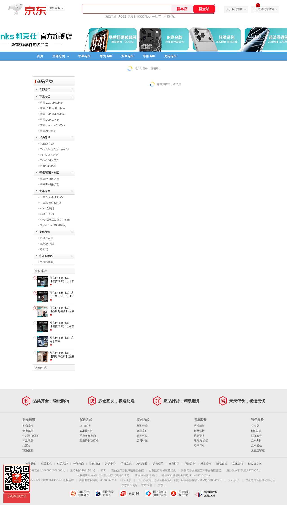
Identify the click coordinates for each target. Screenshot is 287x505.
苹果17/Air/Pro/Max (51, 102)
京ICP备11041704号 (82, 470)
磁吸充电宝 (46, 238)
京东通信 (256, 445)
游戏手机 (110, 16)
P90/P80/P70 (48, 166)
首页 (40, 56)
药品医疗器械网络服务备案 (127, 470)
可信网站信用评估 (80, 493)
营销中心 (110, 463)
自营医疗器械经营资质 (162, 470)
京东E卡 (256, 440)
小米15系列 (47, 214)
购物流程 (27, 425)
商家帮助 (94, 463)
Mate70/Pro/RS (49, 154)
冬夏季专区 (46, 255)
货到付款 (142, 425)
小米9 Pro (170, 16)
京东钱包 (146, 485)
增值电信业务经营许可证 (260, 480)
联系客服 (27, 450)
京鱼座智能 (258, 450)
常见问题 (27, 440)
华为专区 (106, 56)
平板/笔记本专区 (49, 172)
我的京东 (237, 9)
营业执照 (233, 480)
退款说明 (199, 435)
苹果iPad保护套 (49, 184)
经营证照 (125, 480)
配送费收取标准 (89, 440)
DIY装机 (256, 430)
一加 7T (156, 16)
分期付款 (142, 435)
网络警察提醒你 (105, 493)
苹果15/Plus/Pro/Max (52, 114)
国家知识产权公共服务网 (206, 493)
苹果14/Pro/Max (49, 119)
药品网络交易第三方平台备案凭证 (201, 470)
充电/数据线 (47, 243)
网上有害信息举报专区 (156, 493)
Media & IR (255, 463)
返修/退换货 (201, 440)
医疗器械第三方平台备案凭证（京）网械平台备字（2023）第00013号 (180, 480)
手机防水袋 (46, 262)
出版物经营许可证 (146, 475)
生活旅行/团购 (30, 435)
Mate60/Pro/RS (49, 160)
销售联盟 (158, 463)
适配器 (44, 249)
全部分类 (58, 56)
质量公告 (205, 463)
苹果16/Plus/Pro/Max (52, 108)
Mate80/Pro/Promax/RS (54, 149)
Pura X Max (47, 143)
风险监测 (190, 463)
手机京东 (126, 463)
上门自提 (85, 425)
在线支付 (142, 430)
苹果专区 (84, 56)
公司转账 (142, 440)
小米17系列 (47, 208)
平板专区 (149, 56)
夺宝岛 (255, 425)
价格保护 (199, 430)
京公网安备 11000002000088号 (45, 470)
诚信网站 (131, 493)
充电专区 (170, 56)
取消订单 (199, 445)
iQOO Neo (143, 16)
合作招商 (78, 463)
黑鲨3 (131, 16)
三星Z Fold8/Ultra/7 (51, 197)
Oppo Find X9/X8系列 (53, 225)
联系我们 (46, 463)
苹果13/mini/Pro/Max (52, 125)
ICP (103, 470)
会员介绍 (27, 430)
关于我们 (30, 463)
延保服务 (256, 435)
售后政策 (199, 425)
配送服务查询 (88, 435)
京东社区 (174, 463)
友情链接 (142, 463)
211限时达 (86, 430)
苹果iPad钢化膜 (49, 178)
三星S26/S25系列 (50, 202)
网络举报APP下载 (181, 493)
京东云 (162, 485)
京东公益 (237, 463)
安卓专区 (127, 56)
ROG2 (122, 16)
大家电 (26, 445)
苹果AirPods (47, 130)
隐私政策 (221, 463)
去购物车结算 (266, 9)
